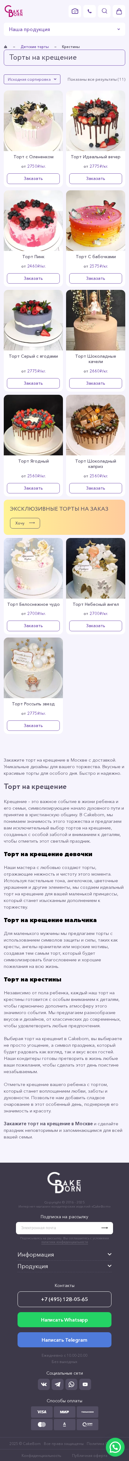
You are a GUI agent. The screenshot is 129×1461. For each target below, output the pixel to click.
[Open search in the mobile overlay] (104, 11)
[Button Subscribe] (107, 1228)
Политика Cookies (103, 1443)
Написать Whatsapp (64, 1320)
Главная (6, 47)
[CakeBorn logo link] (14, 11)
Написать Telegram (64, 1340)
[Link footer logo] (64, 1195)
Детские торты (35, 47)
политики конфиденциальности (64, 1242)
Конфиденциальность (41, 1455)
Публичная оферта (89, 1455)
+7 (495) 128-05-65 (64, 1299)
